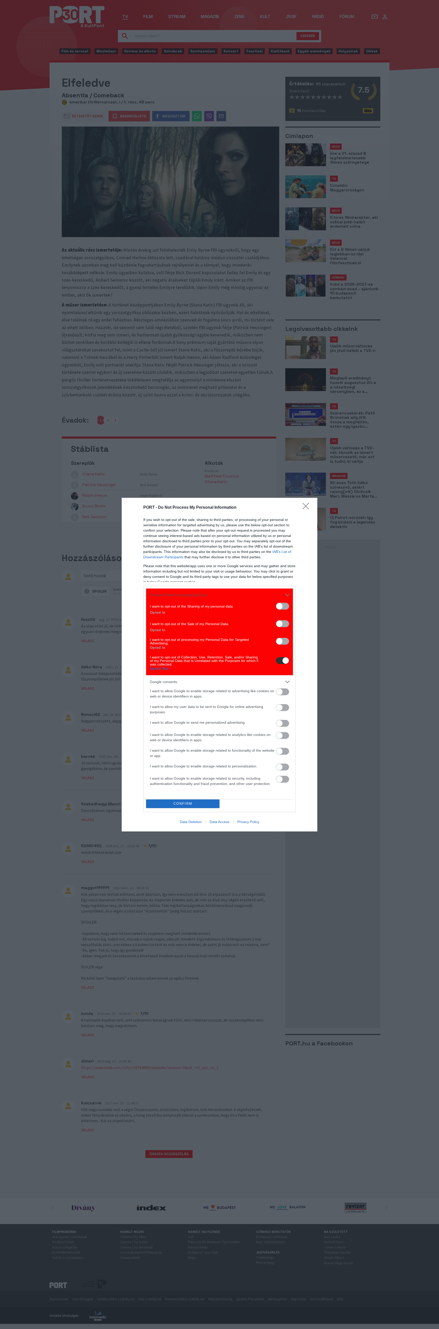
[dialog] (219, 664)
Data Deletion (191, 822)
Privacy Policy (248, 822)
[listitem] (219, 595)
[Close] (307, 508)
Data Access (219, 822)
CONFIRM (183, 804)
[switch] (282, 606)
